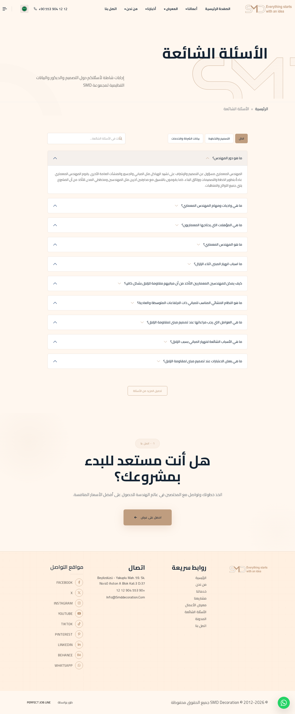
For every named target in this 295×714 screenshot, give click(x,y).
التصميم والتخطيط (219, 138)
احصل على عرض (151, 517)
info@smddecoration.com (125, 597)
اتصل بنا (111, 9)
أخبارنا (151, 9)
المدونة (200, 618)
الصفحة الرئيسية (217, 9)
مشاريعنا (200, 598)
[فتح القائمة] (7, 9)
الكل (241, 138)
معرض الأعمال (195, 605)
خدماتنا (201, 591)
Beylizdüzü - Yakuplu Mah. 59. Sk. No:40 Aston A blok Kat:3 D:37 (121, 580)
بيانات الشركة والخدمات (185, 138)
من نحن (132, 9)
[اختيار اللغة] (24, 9)
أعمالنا (192, 9)
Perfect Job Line (39, 702)
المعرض (172, 9)
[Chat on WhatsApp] (284, 703)
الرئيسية (261, 108)
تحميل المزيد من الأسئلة (147, 390)
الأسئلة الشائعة (195, 612)
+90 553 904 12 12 (130, 590)
